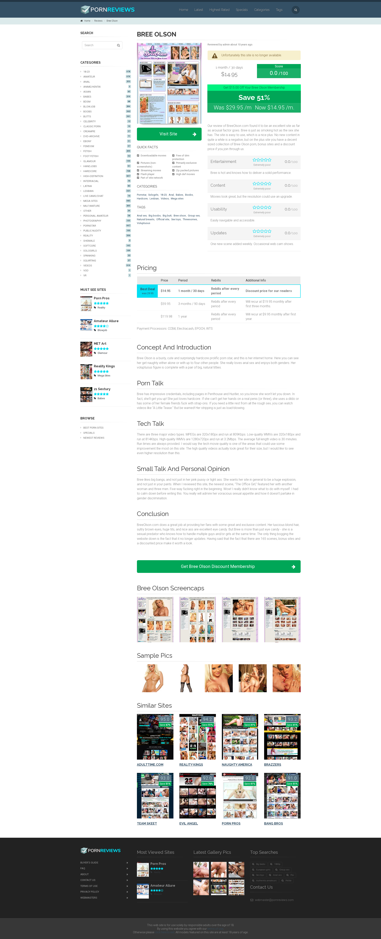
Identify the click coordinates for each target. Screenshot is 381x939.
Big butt (167, 215)
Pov (292, 875)
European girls (263, 869)
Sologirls (106, 250)
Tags (279, 10)
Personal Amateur (106, 215)
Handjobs (106, 166)
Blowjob (106, 106)
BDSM (106, 101)
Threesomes (190, 219)
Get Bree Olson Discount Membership (218, 566)
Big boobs (155, 215)
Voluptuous (143, 223)
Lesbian (106, 191)
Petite (289, 880)
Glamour (106, 161)
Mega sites (177, 198)
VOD (106, 270)
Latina (106, 186)
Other (106, 210)
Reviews (98, 20)
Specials (242, 10)
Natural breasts (145, 219)
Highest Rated (220, 10)
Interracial (106, 181)
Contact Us (87, 880)
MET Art (100, 344)
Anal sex (142, 215)
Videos (106, 265)
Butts (106, 116)
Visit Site (168, 133)
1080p (277, 864)
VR (106, 275)
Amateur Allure (106, 321)
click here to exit (164, 932)
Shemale (106, 240)
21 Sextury (102, 389)
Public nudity (106, 230)
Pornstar (106, 225)
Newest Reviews (93, 437)
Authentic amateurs (266, 880)
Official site (162, 219)
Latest (198, 10)
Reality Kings (104, 366)
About (84, 874)
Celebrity (106, 121)
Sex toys (176, 219)
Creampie (106, 131)
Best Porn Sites (93, 427)
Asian (106, 91)
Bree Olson (112, 20)
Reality (106, 235)
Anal (106, 81)
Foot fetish (106, 156)
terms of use (215, 928)
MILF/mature (106, 205)
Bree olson (180, 215)
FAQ (82, 868)
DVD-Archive (106, 136)
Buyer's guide (89, 862)
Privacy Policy (89, 891)
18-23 (106, 71)
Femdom (106, 146)
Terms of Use (89, 885)
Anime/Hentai (106, 86)
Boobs (106, 111)
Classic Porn (106, 126)
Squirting (106, 260)
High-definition (106, 176)
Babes (106, 96)
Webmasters (88, 897)
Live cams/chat (106, 195)
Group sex (194, 215)
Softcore (106, 245)
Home (183, 10)
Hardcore (106, 171)
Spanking (106, 255)
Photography (106, 220)
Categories (262, 10)
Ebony (106, 141)
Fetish (106, 151)
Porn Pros (102, 298)
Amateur (106, 76)
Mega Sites (106, 200)
